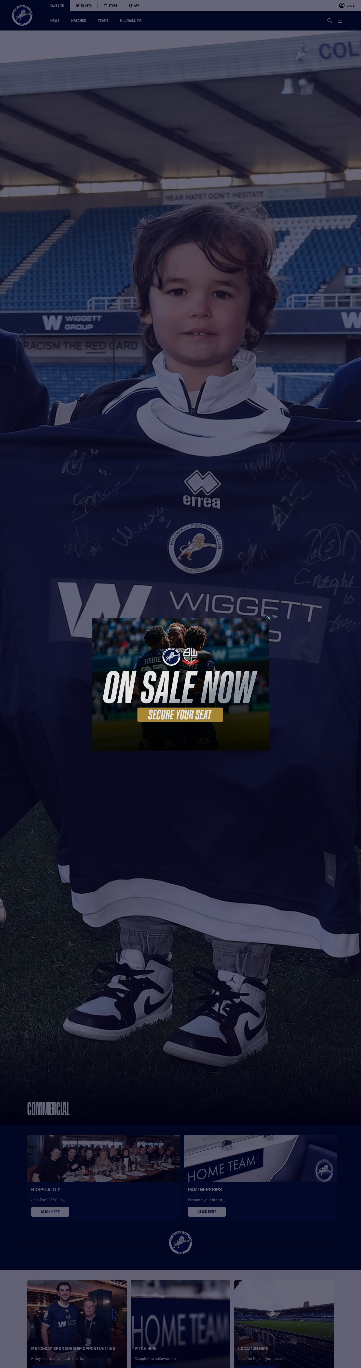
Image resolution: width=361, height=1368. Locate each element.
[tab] (269, 618)
